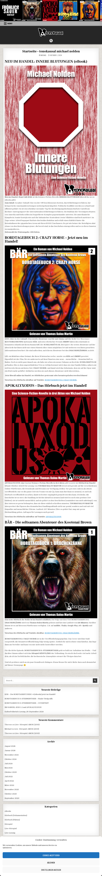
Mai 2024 (8, 768)
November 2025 (12, 755)
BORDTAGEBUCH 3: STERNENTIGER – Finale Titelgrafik (29, 699)
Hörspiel (8, 824)
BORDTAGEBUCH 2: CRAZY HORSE (61, 380)
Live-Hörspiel (11, 828)
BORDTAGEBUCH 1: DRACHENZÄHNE (62, 633)
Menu (9, 23)
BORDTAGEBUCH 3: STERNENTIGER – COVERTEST (27, 703)
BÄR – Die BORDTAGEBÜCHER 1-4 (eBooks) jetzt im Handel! (30, 694)
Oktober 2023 (11, 772)
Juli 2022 (9, 777)
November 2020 (12, 789)
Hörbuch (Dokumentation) (16, 815)
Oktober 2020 (11, 794)
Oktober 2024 (10, 759)
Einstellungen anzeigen (51, 869)
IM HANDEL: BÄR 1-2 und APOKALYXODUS (23, 707)
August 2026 (10, 746)
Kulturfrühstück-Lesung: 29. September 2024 (24, 712)
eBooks (8, 811)
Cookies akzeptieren (51, 855)
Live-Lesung (10, 833)
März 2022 (9, 785)
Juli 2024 (8, 764)
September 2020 (12, 798)
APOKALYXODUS (53, 517)
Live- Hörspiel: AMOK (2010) (27, 725)
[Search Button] (51, 40)
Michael (43, 55)
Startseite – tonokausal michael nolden (51, 51)
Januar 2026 (10, 750)
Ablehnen (51, 862)
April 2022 (9, 781)
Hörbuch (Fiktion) (12, 820)
